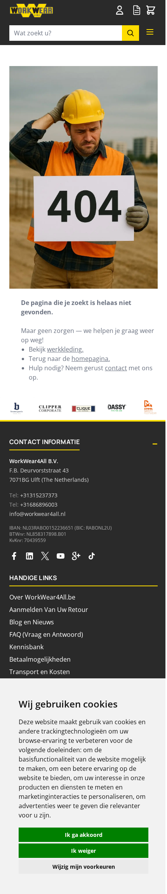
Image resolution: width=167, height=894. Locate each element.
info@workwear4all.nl (37, 514)
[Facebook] (14, 556)
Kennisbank (26, 647)
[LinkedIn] (29, 556)
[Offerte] (137, 10)
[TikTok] (91, 556)
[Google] (76, 556)
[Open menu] (150, 32)
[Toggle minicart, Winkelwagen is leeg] (151, 10)
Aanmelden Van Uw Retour (48, 609)
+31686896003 (38, 504)
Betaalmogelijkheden (40, 659)
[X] (45, 556)
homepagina (89, 358)
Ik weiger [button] (83, 850)
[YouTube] (60, 556)
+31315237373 (38, 495)
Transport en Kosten (39, 671)
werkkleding (64, 349)
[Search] (130, 33)
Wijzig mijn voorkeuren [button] (83, 866)
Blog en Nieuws (31, 622)
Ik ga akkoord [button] (84, 834)
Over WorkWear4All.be (42, 597)
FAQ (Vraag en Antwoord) (46, 634)
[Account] (121, 10)
